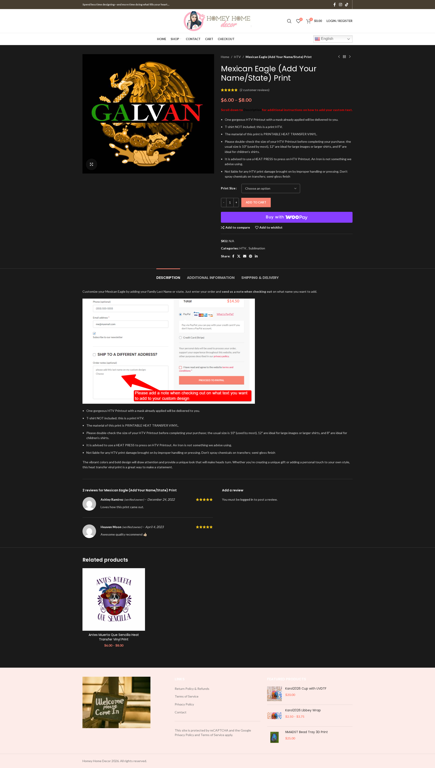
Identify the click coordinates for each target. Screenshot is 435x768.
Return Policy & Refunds (192, 689)
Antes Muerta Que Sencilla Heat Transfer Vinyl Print (114, 637)
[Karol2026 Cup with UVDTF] (274, 693)
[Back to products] (344, 57)
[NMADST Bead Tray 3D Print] (274, 737)
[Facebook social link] (334, 4)
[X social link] (239, 256)
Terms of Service (186, 696)
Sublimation (257, 248)
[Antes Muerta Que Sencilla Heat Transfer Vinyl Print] (113, 599)
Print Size (228, 188)
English (326, 39)
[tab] (168, 275)
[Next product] (350, 57)
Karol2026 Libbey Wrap (303, 710)
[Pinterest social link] (251, 256)
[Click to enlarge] (91, 164)
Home (225, 57)
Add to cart (256, 202)
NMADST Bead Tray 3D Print (306, 732)
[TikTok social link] (347, 4)
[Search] (289, 21)
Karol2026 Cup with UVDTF (305, 688)
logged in (246, 499)
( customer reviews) (254, 90)
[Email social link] (245, 256)
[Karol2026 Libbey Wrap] (274, 715)
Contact (180, 712)
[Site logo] (217, 20)
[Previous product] (339, 57)
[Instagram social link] (340, 4)
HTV (237, 57)
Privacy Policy (184, 704)
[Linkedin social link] (256, 256)
